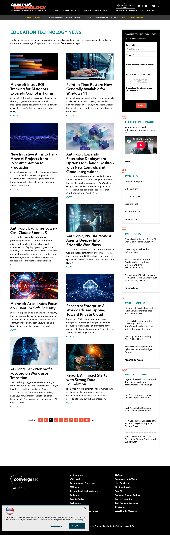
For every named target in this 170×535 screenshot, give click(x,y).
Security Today (77, 499)
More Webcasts (132, 288)
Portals (131, 176)
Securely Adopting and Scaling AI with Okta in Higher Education (140, 240)
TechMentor (75, 502)
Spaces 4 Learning (123, 499)
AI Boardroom (76, 475)
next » (95, 420)
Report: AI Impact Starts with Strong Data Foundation (86, 379)
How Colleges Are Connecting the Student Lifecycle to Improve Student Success (140, 423)
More (154, 10)
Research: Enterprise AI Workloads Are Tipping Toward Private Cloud (86, 310)
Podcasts (107, 10)
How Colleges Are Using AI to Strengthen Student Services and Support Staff (140, 439)
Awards (86, 10)
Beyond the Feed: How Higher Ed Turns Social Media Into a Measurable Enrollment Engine (140, 382)
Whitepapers (135, 302)
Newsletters (145, 10)
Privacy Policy (146, 74)
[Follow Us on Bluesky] (146, 6)
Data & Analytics (132, 196)
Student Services (133, 211)
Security (114, 17)
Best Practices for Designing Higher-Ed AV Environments (138, 409)
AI (45, 17)
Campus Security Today (126, 479)
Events (132, 10)
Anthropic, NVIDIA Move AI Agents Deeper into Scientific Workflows (89, 240)
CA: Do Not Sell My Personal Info (120, 526)
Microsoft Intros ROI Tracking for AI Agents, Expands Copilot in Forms (32, 89)
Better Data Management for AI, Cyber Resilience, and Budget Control (140, 349)
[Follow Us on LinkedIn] (139, 5)
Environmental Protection (82, 483)
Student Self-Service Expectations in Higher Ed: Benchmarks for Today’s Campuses (140, 311)
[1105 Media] (25, 502)
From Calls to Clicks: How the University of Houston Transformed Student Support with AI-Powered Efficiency (139, 324)
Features (65, 10)
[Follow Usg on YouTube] (153, 6)
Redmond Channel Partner (127, 495)
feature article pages (71, 43)
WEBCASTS (133, 233)
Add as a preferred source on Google (127, 5)
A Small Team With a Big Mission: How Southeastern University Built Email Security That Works (141, 278)
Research (97, 10)
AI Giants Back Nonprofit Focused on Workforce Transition (31, 373)
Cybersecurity (131, 188)
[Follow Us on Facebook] (150, 6)
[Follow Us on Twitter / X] (142, 6)
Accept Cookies (77, 526)
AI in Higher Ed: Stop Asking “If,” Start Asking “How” (139, 338)
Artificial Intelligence (134, 181)
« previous (31, 420)
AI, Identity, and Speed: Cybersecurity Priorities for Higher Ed (140, 130)
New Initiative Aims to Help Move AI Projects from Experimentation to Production (33, 161)
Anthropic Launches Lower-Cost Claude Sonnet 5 (33, 230)
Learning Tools (132, 203)
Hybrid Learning (56, 17)
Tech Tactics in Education (127, 502)
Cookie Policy (78, 520)
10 (87, 420)
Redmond (74, 495)
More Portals (131, 219)
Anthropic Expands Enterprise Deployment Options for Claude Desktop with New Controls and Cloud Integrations (90, 163)
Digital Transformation (97, 17)
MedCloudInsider (123, 487)
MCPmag (74, 487)
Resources (120, 10)
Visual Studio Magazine (126, 510)
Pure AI (118, 491)
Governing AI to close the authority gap (137, 250)
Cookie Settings (56, 526)
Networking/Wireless (75, 17)
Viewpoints (75, 10)
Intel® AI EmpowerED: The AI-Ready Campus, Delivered (138, 396)
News (57, 10)
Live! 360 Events (123, 483)
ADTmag (119, 475)
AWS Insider (76, 479)
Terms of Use (100, 526)
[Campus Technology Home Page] (28, 7)
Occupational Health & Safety (84, 491)
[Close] (85, 508)
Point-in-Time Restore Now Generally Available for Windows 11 (89, 89)
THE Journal (120, 506)
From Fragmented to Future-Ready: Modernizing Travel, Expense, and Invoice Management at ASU (138, 263)
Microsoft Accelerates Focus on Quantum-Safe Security (33, 305)
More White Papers (134, 359)
